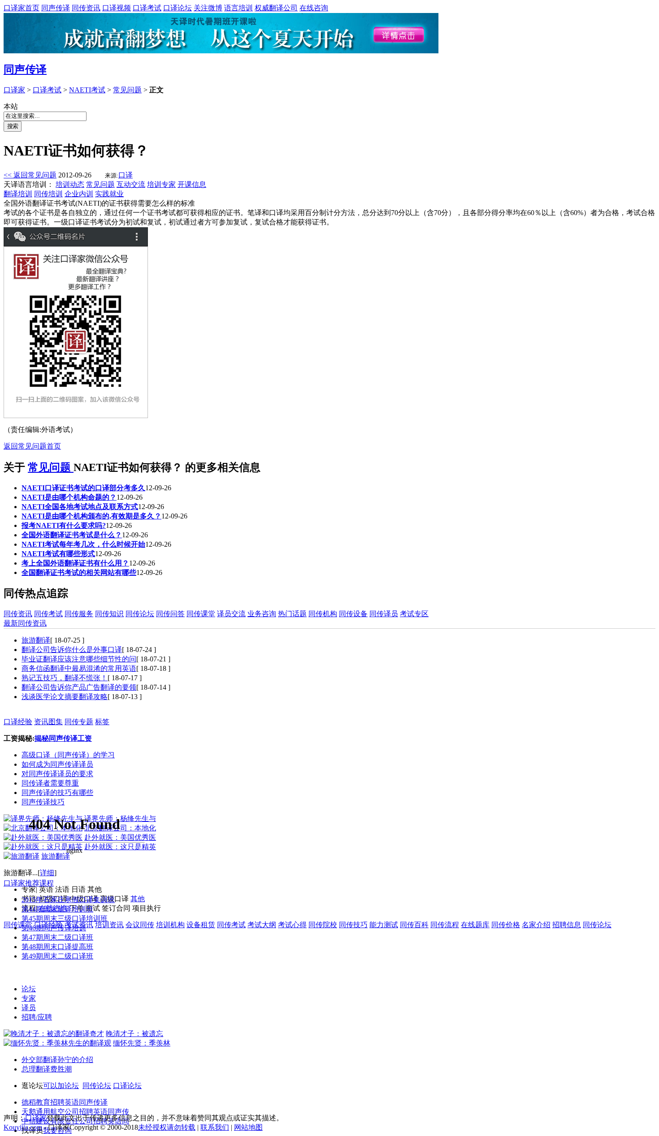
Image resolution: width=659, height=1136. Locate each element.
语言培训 (238, 8)
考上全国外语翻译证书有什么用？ (75, 563)
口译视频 (116, 8)
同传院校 (322, 925)
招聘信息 (566, 925)
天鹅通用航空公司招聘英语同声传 (75, 1111)
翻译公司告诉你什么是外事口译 (72, 649)
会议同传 (140, 925)
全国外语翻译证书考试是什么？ (72, 535)
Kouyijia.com (23, 1127)
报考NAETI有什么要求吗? (64, 525)
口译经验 (18, 722)
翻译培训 (18, 194)
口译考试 (147, 8)
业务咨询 (261, 614)
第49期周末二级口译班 (57, 956)
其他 (137, 899)
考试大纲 (261, 925)
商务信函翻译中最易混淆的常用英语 (79, 668)
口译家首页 (21, 8)
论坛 (29, 989)
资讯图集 (48, 722)
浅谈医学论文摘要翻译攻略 (65, 696)
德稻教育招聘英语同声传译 (65, 1102)
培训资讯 (109, 925)
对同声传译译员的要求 (57, 773)
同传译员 (383, 614)
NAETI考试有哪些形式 (58, 553)
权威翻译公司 (276, 8)
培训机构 (170, 925)
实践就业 (109, 194)
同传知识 (109, 614)
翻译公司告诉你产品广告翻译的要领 (79, 687)
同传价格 (505, 925)
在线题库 (475, 925)
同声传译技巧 (43, 802)
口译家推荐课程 (29, 883)
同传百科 (414, 925)
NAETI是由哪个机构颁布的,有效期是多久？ (91, 516)
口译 (125, 175)
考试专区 (414, 614)
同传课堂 (200, 614)
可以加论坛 (61, 1085)
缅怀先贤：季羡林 (141, 1043)
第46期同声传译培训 (54, 928)
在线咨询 (313, 8)
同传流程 (444, 925)
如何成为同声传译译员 (57, 764)
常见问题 (127, 90)
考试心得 (292, 925)
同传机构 (322, 614)
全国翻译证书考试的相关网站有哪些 (79, 572)
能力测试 (383, 925)
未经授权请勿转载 (166, 1127)
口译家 (14, 90)
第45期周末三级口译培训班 (65, 918)
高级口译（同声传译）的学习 (68, 755)
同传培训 (48, 194)
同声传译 (55, 8)
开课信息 (192, 184)
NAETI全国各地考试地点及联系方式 (80, 506)
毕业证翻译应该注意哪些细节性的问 (79, 659)
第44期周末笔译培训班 (57, 909)
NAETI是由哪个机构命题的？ (69, 497)
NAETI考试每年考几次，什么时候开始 (83, 544)
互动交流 (131, 184)
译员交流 (231, 614)
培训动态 (70, 184)
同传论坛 (140, 614)
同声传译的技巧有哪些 (57, 792)
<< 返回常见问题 (30, 175)
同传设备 (353, 614)
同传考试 (48, 614)
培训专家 (161, 184)
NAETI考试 (87, 90)
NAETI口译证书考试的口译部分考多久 (83, 488)
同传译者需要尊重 (50, 783)
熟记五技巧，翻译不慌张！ (65, 678)
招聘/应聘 (37, 1017)
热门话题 (292, 614)
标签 (102, 722)
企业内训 (79, 194)
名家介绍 (536, 925)
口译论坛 (177, 8)
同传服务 (79, 614)
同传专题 (79, 722)
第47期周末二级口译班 (57, 937)
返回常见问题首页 (32, 446)
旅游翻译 (36, 640)
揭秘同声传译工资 (63, 738)
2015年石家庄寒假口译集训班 (68, 899)
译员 (29, 1007)
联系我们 (214, 1127)
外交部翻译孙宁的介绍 (57, 1059)
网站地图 (248, 1127)
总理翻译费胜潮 (47, 1069)
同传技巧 (353, 925)
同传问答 (170, 614)
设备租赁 (200, 925)
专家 (29, 998)
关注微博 (208, 8)
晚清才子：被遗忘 (134, 1033)
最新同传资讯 (25, 623)
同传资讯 (86, 8)
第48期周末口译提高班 (57, 946)
